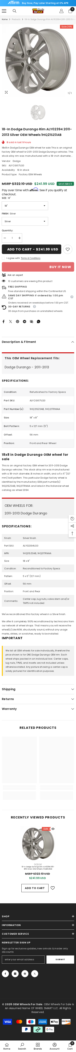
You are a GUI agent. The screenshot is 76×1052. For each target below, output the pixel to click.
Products (16, 19)
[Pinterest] (17, 321)
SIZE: (6, 198)
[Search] (14, 11)
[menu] (4, 11)
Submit (60, 959)
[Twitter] (10, 321)
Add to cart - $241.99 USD (32, 249)
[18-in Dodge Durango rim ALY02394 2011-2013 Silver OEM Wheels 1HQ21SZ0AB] (38, 844)
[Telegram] (24, 321)
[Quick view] (53, 829)
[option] (38, 60)
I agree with (13, 258)
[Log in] (61, 11)
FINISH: (9, 213)
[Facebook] (3, 321)
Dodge (16, 161)
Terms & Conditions (30, 258)
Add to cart (35, 888)
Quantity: (7, 230)
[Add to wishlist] (52, 888)
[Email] (31, 321)
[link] (67, 249)
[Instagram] (15, 973)
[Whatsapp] (38, 321)
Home (5, 19)
